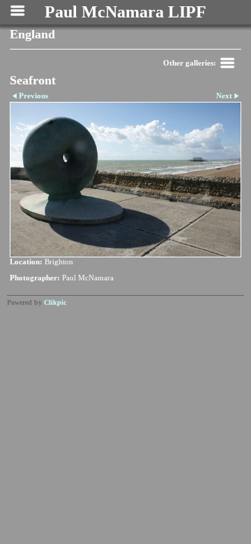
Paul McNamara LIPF (125, 12)
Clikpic (55, 302)
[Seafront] (125, 179)
